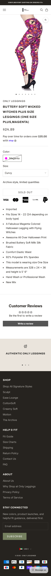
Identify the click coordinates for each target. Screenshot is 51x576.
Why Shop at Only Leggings (19, 486)
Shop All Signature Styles (17, 386)
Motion (7, 414)
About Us (8, 480)
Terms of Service (13, 497)
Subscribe (14, 536)
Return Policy (10, 453)
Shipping (8, 447)
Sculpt (6, 392)
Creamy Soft (10, 408)
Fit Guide (8, 436)
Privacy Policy (11, 492)
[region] (25, 352)
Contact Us (9, 458)
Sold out (25, 192)
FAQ (5, 464)
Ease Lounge (10, 397)
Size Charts (9, 441)
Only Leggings (14, 101)
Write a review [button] (25, 323)
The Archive (10, 419)
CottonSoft (9, 403)
